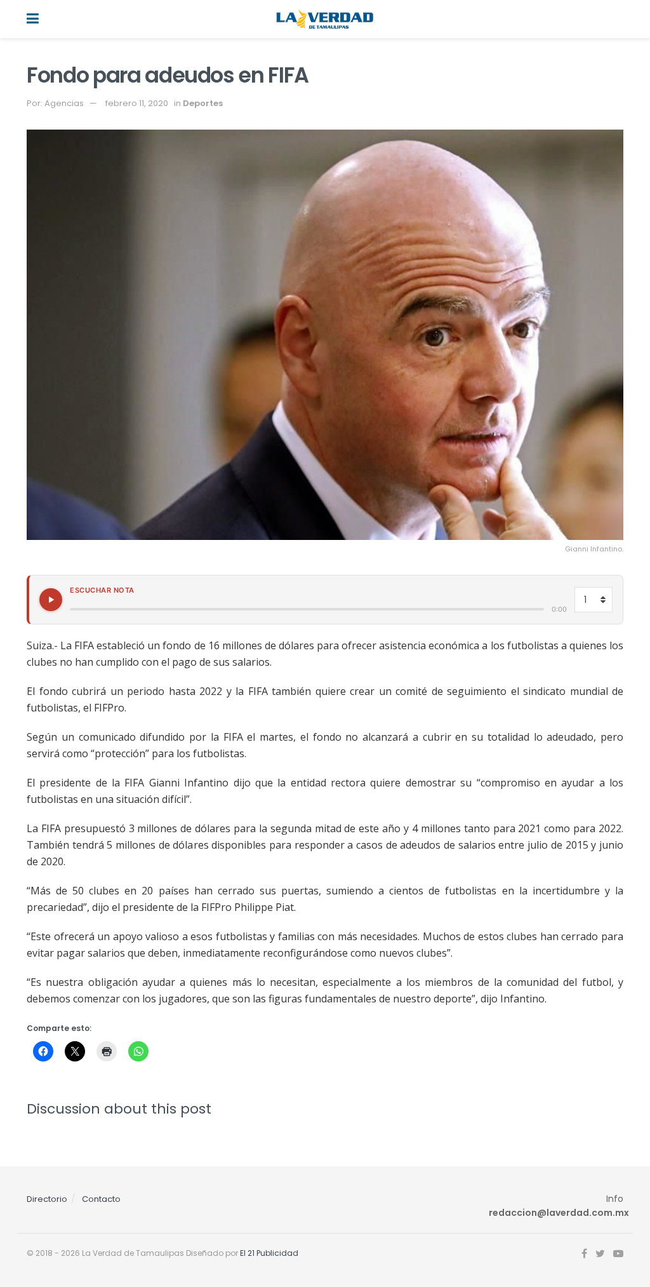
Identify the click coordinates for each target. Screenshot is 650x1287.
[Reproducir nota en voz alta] (50, 599)
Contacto (101, 1199)
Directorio (47, 1199)
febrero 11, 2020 (136, 103)
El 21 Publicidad (269, 1253)
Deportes (203, 103)
